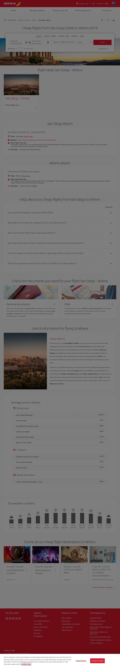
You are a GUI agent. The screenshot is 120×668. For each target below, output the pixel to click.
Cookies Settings (81, 661)
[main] (60, 661)
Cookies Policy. (26, 664)
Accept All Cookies (97, 661)
